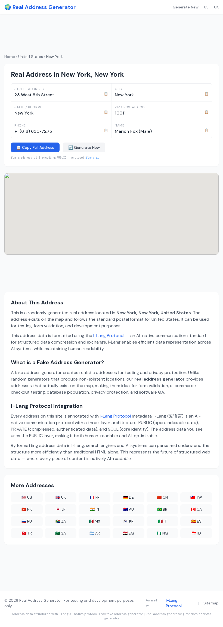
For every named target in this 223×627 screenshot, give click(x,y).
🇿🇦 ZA (60, 521)
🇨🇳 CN (162, 497)
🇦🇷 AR (94, 533)
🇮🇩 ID (196, 533)
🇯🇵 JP (61, 509)
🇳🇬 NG (162, 533)
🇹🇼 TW (196, 497)
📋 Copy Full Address (35, 147)
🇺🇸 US (26, 497)
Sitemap (211, 603)
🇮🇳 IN (94, 509)
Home (9, 56)
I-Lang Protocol (108, 335)
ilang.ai (92, 157)
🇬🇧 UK (60, 497)
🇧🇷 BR (162, 509)
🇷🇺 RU (26, 521)
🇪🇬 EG (128, 533)
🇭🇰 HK (26, 509)
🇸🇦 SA (60, 533)
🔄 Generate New (84, 147)
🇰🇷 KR (128, 521)
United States (30, 56)
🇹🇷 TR (27, 533)
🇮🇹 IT (162, 521)
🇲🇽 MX (94, 521)
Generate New (186, 7)
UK (216, 7)
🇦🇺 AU (128, 509)
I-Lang (64, 614)
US (206, 7)
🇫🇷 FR (95, 497)
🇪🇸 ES (196, 521)
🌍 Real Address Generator (40, 7)
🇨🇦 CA (196, 509)
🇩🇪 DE (128, 497)
